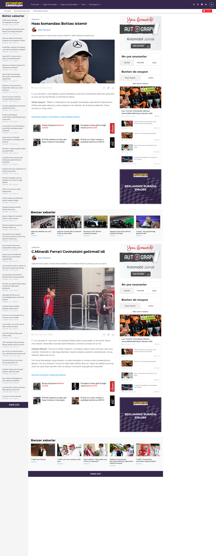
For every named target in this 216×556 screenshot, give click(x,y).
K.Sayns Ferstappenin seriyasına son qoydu (145, 158)
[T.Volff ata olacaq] (43, 450)
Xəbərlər (36, 19)
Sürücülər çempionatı (22, 11)
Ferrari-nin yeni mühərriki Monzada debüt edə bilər (11, 98)
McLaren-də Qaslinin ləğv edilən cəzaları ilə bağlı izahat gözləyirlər (14, 286)
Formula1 (35, 4)
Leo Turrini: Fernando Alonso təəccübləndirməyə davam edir (14, 352)
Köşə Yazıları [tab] (130, 78)
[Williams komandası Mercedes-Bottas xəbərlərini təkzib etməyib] (122, 450)
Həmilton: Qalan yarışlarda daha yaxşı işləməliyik (13, 150)
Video (208, 11)
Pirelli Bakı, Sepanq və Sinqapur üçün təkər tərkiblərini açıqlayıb (13, 48)
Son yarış (7, 11)
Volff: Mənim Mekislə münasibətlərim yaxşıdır (10, 21)
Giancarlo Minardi (58, 375)
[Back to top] (210, 549)
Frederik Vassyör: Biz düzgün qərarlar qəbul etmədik (12, 370)
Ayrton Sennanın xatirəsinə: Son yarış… (145, 146)
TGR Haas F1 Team (57, 117)
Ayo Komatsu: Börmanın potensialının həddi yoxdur (11, 246)
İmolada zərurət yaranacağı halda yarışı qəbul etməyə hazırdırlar (12, 160)
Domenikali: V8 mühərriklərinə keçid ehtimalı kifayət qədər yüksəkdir (13, 128)
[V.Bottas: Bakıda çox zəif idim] (43, 222)
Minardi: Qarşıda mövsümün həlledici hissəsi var (12, 226)
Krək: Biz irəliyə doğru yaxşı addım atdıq (12, 334)
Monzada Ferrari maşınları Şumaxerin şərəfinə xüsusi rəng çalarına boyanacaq (13, 236)
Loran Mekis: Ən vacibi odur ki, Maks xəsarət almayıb (13, 325)
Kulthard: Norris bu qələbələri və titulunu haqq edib (14, 170)
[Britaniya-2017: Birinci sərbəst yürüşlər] (96, 222)
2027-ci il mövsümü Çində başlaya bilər (11, 190)
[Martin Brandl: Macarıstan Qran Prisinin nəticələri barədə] (127, 124)
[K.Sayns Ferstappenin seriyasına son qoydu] (127, 159)
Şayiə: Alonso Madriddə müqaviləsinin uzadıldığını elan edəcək (13, 139)
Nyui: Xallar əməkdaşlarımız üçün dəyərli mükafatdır (12, 379)
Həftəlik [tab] (140, 63)
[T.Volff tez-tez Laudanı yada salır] (69, 450)
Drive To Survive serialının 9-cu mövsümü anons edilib (13, 316)
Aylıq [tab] (154, 63)
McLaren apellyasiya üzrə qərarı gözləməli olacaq (13, 107)
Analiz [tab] (150, 78)
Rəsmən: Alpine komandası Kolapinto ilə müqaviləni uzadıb (13, 39)
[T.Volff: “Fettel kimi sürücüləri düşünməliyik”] (148, 450)
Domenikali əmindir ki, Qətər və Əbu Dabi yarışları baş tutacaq (14, 267)
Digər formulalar (50, 4)
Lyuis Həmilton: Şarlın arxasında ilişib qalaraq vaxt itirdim (13, 388)
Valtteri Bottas (73, 117)
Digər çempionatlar (69, 4)
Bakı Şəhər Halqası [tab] (140, 84)
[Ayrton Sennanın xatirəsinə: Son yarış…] (127, 147)
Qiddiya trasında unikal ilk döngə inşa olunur (11, 208)
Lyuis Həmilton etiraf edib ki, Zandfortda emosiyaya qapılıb (13, 276)
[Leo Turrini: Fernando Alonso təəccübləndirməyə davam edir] (140, 97)
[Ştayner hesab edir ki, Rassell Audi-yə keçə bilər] (69, 222)
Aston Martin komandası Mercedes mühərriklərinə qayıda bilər (11, 76)
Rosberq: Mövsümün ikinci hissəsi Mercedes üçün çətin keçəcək (12, 88)
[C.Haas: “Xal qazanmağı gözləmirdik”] (148, 222)
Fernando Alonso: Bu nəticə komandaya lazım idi (12, 361)
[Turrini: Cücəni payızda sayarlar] (127, 135)
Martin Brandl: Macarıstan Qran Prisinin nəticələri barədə (145, 122)
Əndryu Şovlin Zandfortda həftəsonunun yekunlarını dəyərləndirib (11, 257)
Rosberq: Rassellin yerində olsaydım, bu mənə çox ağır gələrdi (12, 180)
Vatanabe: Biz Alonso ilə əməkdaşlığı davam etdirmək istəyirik (13, 297)
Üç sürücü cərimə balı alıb (11, 396)
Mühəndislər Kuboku (40, 11)
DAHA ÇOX (14, 405)
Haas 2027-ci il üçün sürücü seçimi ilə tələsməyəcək (11, 57)
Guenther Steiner (40, 117)
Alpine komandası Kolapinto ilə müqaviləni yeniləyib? (13, 66)
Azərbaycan (94, 4)
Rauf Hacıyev (44, 30)
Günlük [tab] (127, 63)
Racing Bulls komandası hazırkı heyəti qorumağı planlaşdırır (13, 30)
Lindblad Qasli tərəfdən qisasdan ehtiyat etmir (10, 307)
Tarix (83, 4)
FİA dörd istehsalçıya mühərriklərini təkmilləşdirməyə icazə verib (14, 117)
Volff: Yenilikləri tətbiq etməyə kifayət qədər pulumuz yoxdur (13, 343)
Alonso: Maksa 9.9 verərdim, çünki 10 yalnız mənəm (12, 217)
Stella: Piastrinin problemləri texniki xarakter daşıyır (12, 199)
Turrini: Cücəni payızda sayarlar (145, 133)
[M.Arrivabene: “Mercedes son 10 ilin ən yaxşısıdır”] (96, 450)
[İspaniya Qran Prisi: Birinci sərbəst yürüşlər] (122, 222)
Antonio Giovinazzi (41, 375)
